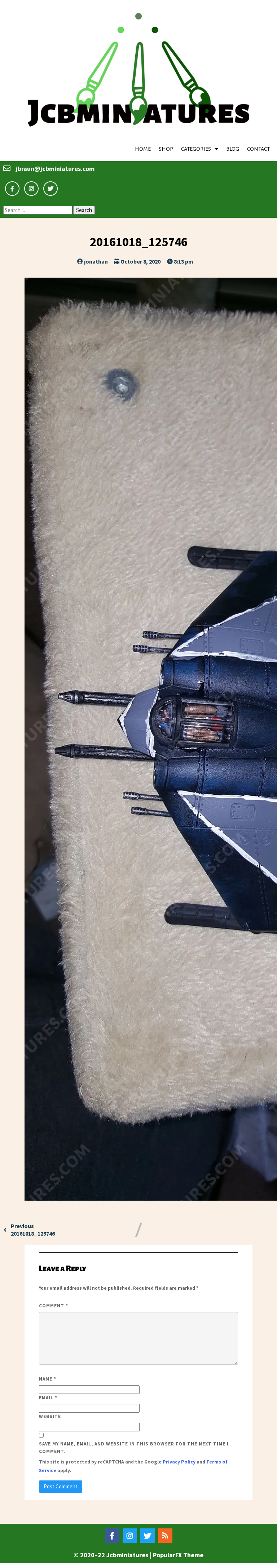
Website (50, 1416)
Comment (53, 1306)
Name (47, 1379)
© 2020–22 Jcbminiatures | (113, 1555)
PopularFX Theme (178, 1555)
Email (48, 1398)
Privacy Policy (179, 1462)
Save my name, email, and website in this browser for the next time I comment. (134, 1447)
